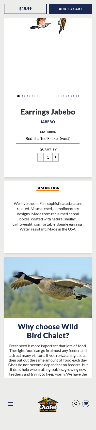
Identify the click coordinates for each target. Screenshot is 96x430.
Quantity (48, 149)
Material (48, 131)
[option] (48, 23)
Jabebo (48, 122)
